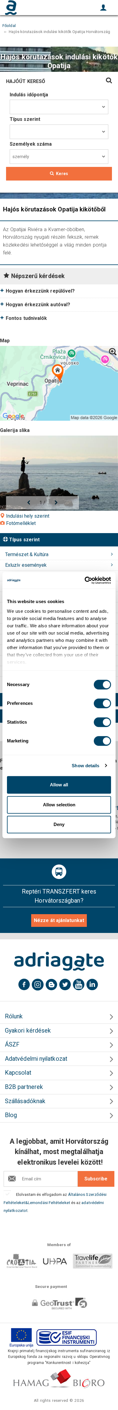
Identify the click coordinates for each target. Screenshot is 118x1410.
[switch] (102, 703)
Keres (62, 173)
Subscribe (95, 1179)
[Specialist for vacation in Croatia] (59, 961)
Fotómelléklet (20, 523)
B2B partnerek (24, 1086)
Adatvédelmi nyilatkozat (36, 1058)
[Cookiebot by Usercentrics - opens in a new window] (85, 580)
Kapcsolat (18, 1072)
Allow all (59, 784)
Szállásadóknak (25, 1101)
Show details (85, 765)
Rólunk (14, 1016)
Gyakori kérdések (28, 1030)
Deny (59, 824)
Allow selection (59, 804)
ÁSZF (12, 1044)
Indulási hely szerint (27, 516)
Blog (11, 1115)
